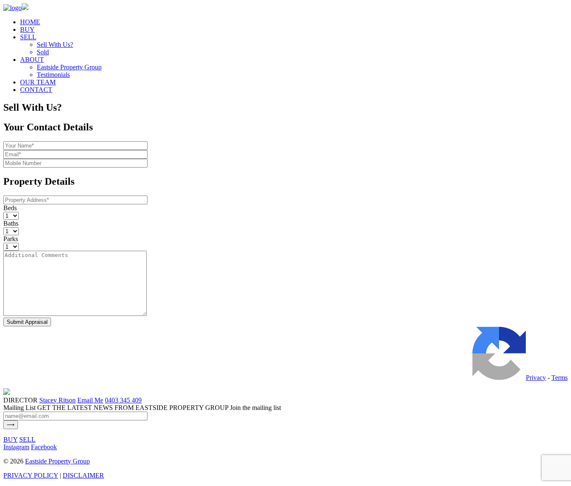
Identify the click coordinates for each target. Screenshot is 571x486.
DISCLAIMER (83, 475)
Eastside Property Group (69, 67)
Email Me (90, 400)
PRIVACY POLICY (30, 475)
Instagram (16, 446)
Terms (559, 377)
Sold (43, 52)
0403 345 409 (123, 400)
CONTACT (36, 89)
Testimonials (53, 74)
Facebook (44, 446)
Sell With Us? (55, 44)
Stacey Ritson (57, 400)
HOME (30, 21)
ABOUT (32, 59)
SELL (28, 37)
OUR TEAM (38, 82)
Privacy (536, 377)
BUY (27, 29)
